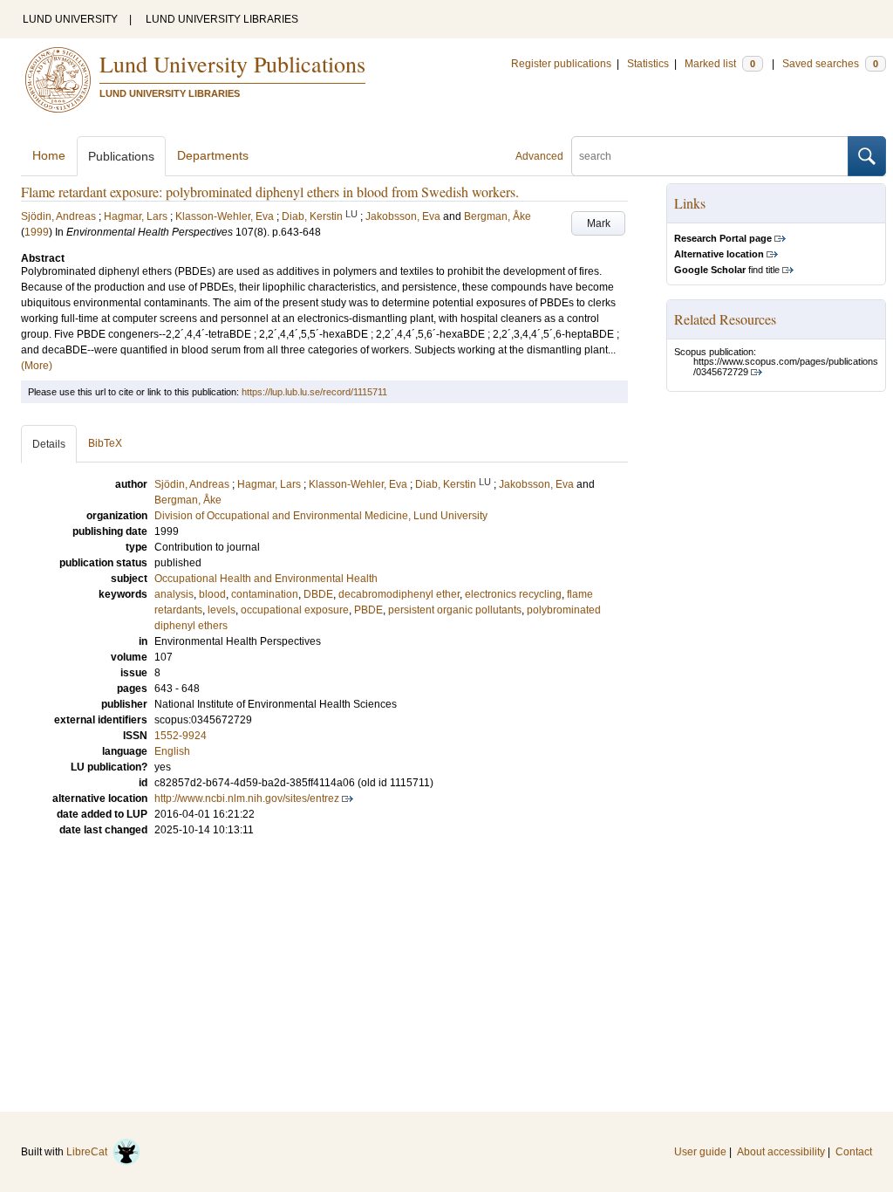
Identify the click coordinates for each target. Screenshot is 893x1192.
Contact (853, 1152)
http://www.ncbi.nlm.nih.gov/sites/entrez (246, 798)
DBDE (318, 594)
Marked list (720, 64)
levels (221, 610)
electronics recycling (513, 594)
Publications (121, 156)
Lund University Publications (232, 64)
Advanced (539, 156)
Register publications (561, 64)
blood (212, 594)
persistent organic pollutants (454, 610)
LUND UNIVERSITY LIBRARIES (222, 19)
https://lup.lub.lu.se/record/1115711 (314, 392)
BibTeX (105, 443)
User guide (700, 1152)
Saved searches (830, 64)
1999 (36, 232)
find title (727, 269)
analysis (174, 594)
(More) (36, 366)
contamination (264, 594)
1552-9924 (180, 736)
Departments (213, 155)
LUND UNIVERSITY (70, 19)
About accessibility (781, 1152)
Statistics (648, 64)
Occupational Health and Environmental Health (266, 578)
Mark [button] (598, 223)
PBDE (368, 610)
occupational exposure (295, 610)
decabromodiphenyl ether (399, 594)
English (172, 751)
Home (48, 155)
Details (48, 444)
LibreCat (89, 1152)
